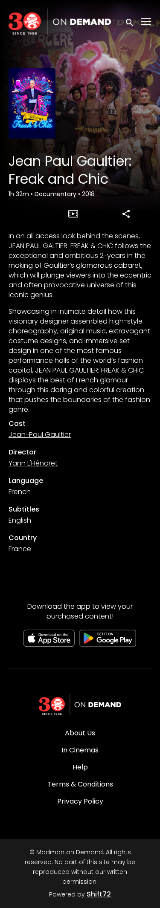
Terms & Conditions (80, 784)
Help (80, 767)
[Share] (126, 214)
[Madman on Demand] (80, 704)
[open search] (130, 22)
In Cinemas (80, 750)
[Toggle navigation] (146, 22)
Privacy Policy (80, 801)
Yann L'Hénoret (33, 463)
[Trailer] (73, 214)
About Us (80, 733)
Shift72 (99, 894)
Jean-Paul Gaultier (40, 435)
